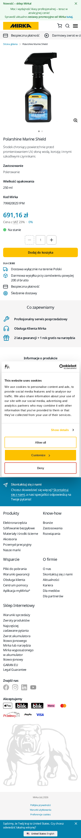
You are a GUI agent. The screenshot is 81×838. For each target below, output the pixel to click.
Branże (48, 523)
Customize (38, 455)
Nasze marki (12, 550)
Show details (60, 430)
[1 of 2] (39, 131)
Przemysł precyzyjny (17, 544)
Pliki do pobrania (15, 569)
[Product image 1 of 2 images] (40, 88)
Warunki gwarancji (16, 574)
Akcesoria (10, 539)
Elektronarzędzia (15, 523)
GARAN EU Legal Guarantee (14, 667)
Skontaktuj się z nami (58, 574)
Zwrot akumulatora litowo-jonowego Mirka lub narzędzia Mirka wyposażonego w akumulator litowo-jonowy (18, 648)
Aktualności (51, 580)
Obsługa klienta (14, 580)
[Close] (76, 823)
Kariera (48, 585)
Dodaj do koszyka (40, 252)
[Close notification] (76, 3)
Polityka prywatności (40, 805)
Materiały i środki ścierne (20, 533)
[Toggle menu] (75, 26)
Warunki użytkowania (40, 809)
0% (31, 222)
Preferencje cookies (40, 814)
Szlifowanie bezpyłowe (19, 528)
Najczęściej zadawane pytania (16, 628)
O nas (47, 569)
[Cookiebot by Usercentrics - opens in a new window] (59, 366)
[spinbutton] (40, 240)
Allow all (40, 442)
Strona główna (10, 44)
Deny (40, 468)
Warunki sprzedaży (16, 615)
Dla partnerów (53, 596)
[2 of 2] (42, 131)
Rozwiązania (51, 533)
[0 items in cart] (59, 25)
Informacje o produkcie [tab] (40, 358)
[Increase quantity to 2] (51, 239)
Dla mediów (51, 590)
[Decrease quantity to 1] (29, 240)
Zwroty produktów (16, 620)
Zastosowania (52, 528)
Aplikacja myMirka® (16, 590)
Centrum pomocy (15, 585)
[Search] (67, 25)
